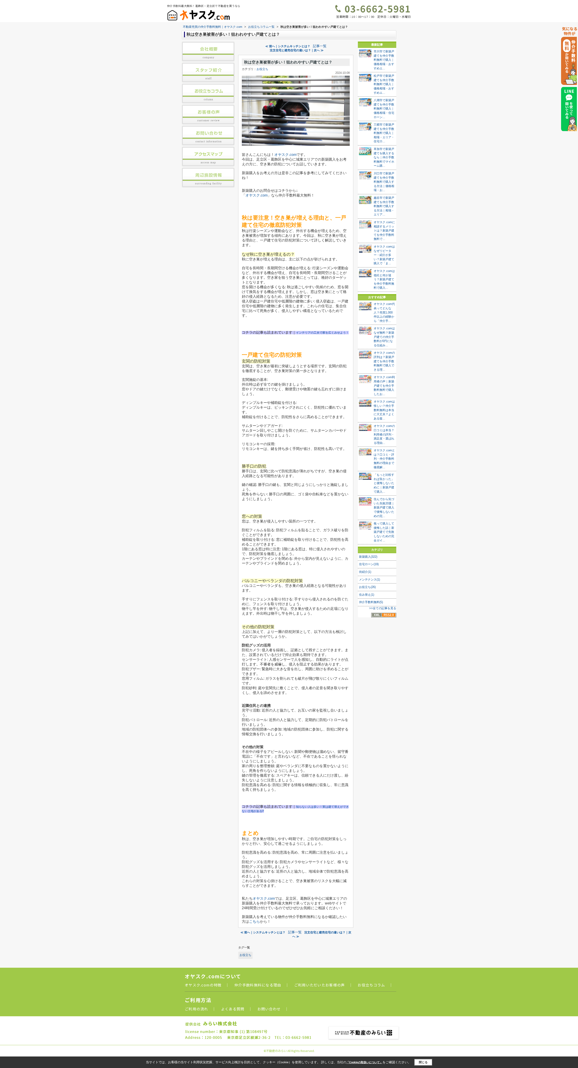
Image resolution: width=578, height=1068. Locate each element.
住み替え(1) (366, 594)
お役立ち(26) (367, 587)
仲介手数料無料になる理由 (257, 985)
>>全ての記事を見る (382, 608)
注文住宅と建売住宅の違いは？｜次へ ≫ (297, 50)
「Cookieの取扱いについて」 (364, 1062)
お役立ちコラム (371, 985)
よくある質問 (233, 1009)
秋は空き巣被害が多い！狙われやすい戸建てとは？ (288, 62)
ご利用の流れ (196, 1009)
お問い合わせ (269, 1009)
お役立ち (262, 69)
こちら (254, 921)
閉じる (423, 1062)
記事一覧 (319, 46)
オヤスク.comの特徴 (203, 985)
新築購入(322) (368, 556)
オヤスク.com (285, 155)
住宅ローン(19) (369, 564)
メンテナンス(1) (369, 579)
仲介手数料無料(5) (371, 602)
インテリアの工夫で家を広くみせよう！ (322, 332)
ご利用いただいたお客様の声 (319, 985)
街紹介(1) (365, 572)
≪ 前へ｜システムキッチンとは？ (287, 46)
